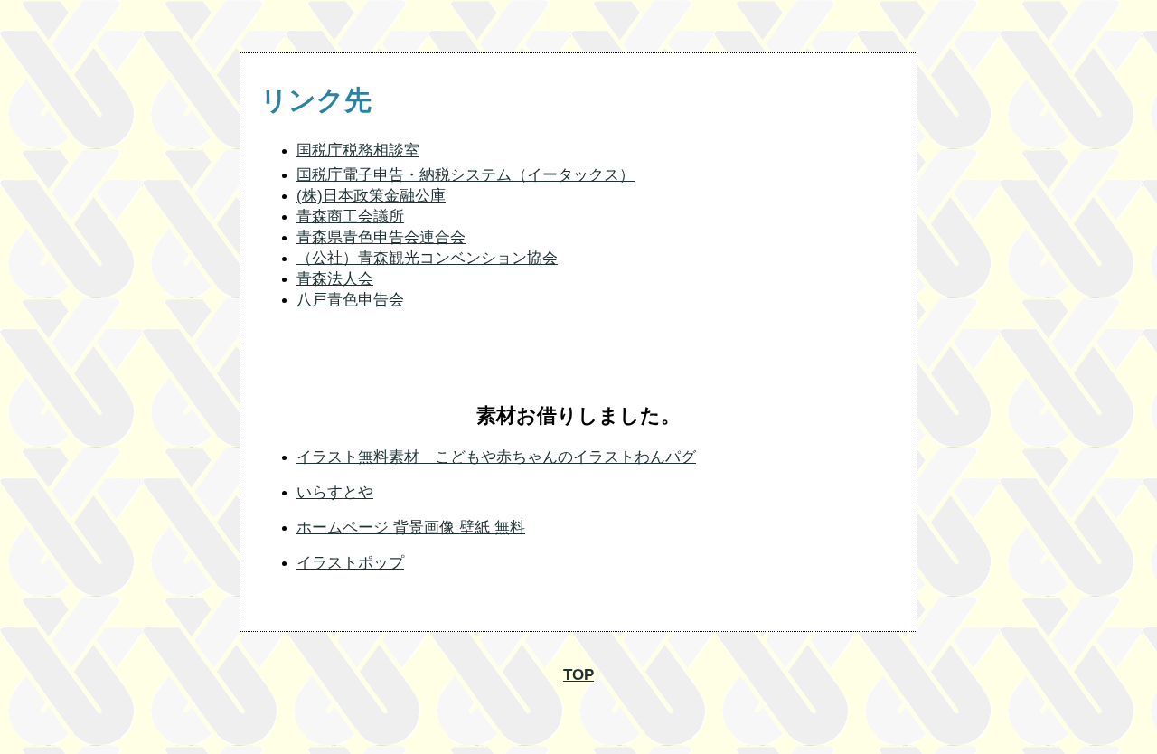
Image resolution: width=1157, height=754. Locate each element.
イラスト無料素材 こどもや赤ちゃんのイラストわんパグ (496, 457)
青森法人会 (334, 278)
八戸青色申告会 (350, 299)
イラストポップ (350, 562)
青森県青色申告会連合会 (381, 237)
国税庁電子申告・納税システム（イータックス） (465, 175)
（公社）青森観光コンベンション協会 (427, 258)
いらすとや (334, 492)
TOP (578, 674)
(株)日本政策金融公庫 (371, 195)
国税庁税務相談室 (357, 150)
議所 (388, 216)
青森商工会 (334, 216)
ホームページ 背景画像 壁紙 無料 (410, 527)
